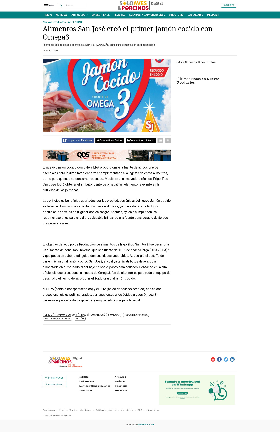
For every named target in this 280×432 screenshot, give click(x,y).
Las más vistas (54, 384)
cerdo (48, 315)
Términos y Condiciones (80, 410)
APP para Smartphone (148, 410)
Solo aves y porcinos (57, 318)
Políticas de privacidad (106, 410)
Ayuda (62, 410)
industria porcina (136, 315)
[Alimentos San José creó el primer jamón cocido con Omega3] (107, 95)
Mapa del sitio (127, 410)
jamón (80, 318)
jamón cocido (66, 315)
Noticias (62, 14)
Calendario (195, 14)
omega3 (115, 315)
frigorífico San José (92, 315)
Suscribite (229, 5)
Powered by (140, 424)
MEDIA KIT (213, 14)
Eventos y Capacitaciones (147, 14)
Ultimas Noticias (54, 377)
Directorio (176, 14)
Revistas (119, 14)
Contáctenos (49, 410)
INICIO (48, 14)
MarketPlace (101, 14)
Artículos (78, 14)
